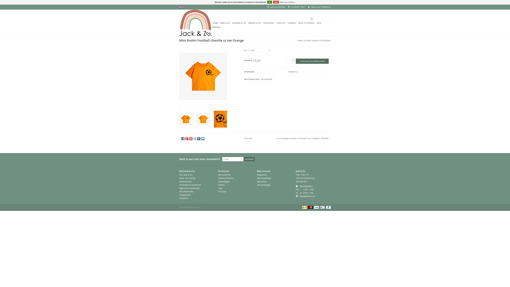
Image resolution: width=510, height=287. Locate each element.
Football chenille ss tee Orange (317, 40)
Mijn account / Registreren (321, 7)
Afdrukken (325, 138)
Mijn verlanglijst (263, 185)
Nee (276, 2)
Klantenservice (185, 181)
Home (215, 23)
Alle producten (224, 175)
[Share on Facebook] (182, 138)
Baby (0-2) (225, 23)
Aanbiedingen (224, 181)
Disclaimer (183, 198)
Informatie (249, 71)
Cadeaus (292, 23)
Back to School (306, 23)
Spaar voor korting (187, 178)
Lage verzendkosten (277, 7)
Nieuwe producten (226, 178)
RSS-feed (222, 191)
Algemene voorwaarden (189, 188)
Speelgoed (268, 23)
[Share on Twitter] (202, 138)
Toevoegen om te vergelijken (309, 138)
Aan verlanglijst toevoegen (287, 138)
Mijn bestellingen (264, 178)
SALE (319, 23)
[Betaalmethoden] (304, 207)
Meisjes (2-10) (254, 23)
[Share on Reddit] (194, 138)
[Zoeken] (311, 19)
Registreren (262, 175)
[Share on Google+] (186, 138)
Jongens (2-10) (239, 23)
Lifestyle (280, 23)
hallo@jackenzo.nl (307, 196)
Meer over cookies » (288, 2)
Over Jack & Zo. (186, 175)
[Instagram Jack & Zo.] (328, 159)
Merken (216, 27)
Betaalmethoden (186, 191)
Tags (220, 188)
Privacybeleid (184, 195)
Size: (246, 50)
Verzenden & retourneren (190, 185)
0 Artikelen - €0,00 (298, 7)
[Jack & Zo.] (195, 23)
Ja (270, 2)
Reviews (293, 71)
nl (180, 7)
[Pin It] (190, 138)
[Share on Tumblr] (198, 138)
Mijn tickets (262, 181)
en (184, 7)
